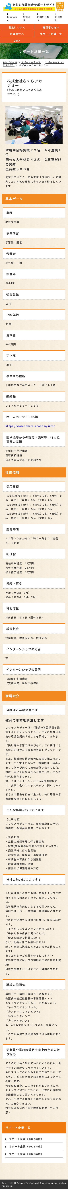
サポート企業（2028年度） (26, 1154)
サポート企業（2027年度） (26, 1146)
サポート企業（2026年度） (26, 1139)
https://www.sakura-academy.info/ (30, 426)
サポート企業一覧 (31, 62)
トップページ (10, 62)
